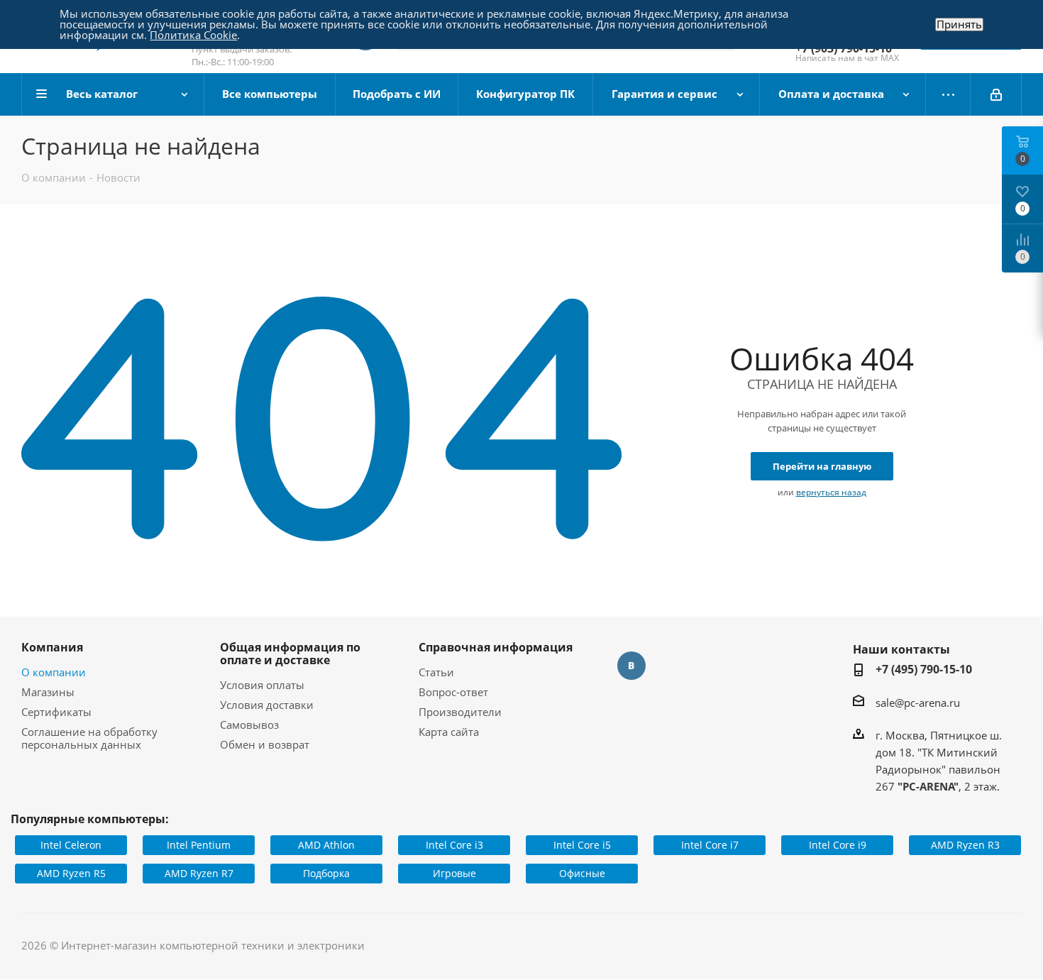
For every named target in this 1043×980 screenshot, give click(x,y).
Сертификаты (56, 712)
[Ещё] (948, 94)
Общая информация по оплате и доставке (290, 653)
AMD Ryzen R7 (199, 873)
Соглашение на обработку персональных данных (89, 738)
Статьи (436, 672)
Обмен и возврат (264, 744)
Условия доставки (267, 705)
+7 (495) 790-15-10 (924, 669)
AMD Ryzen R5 (71, 873)
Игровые (454, 873)
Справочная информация (496, 647)
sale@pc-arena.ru (918, 702)
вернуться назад (831, 492)
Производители (460, 712)
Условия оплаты (262, 685)
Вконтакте (631, 665)
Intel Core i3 (454, 845)
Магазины (47, 692)
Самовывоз (249, 724)
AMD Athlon (326, 845)
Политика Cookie (193, 35)
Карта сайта (449, 732)
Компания (52, 647)
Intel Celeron (70, 845)
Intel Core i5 (582, 845)
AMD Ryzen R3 (965, 845)
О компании (53, 672)
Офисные (582, 873)
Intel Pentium (199, 845)
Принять (959, 24)
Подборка (326, 873)
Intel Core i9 (837, 845)
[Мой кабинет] (996, 94)
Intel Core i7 (710, 845)
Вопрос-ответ (453, 692)
